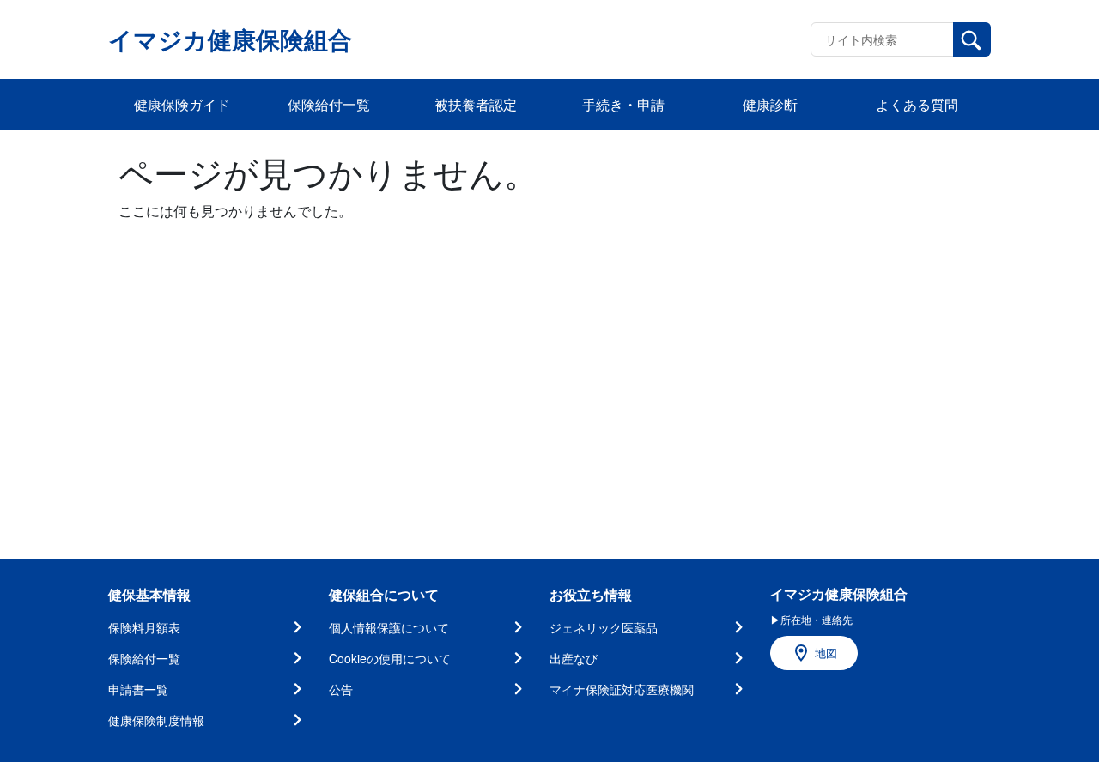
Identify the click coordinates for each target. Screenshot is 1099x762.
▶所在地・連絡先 (811, 619)
